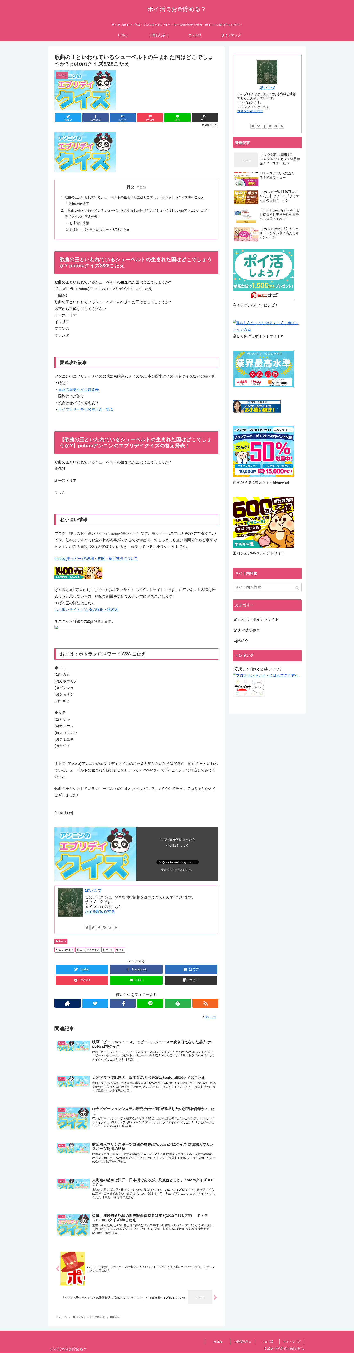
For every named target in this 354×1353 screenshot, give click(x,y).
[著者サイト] (87, 927)
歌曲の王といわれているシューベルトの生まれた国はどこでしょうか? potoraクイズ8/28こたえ (134, 197)
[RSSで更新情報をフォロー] (115, 927)
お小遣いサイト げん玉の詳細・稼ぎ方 (86, 610)
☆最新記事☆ (242, 1341)
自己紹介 (241, 641)
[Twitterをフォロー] (92, 927)
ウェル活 (267, 1341)
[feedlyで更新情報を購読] (110, 927)
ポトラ (109, 949)
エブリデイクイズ (89, 949)
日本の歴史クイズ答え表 (78, 390)
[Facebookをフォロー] (98, 927)
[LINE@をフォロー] (104, 927)
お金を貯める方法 (100, 911)
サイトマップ (291, 1341)
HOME (218, 1341)
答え (121, 949)
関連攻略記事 (79, 204)
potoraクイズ (66, 949)
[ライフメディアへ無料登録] (263, 476)
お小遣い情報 (79, 223)
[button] (298, 588)
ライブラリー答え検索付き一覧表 (85, 409)
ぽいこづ (93, 890)
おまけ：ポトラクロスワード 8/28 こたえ (99, 229)
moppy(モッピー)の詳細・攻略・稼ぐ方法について (96, 558)
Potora (62, 941)
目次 (130, 187)
